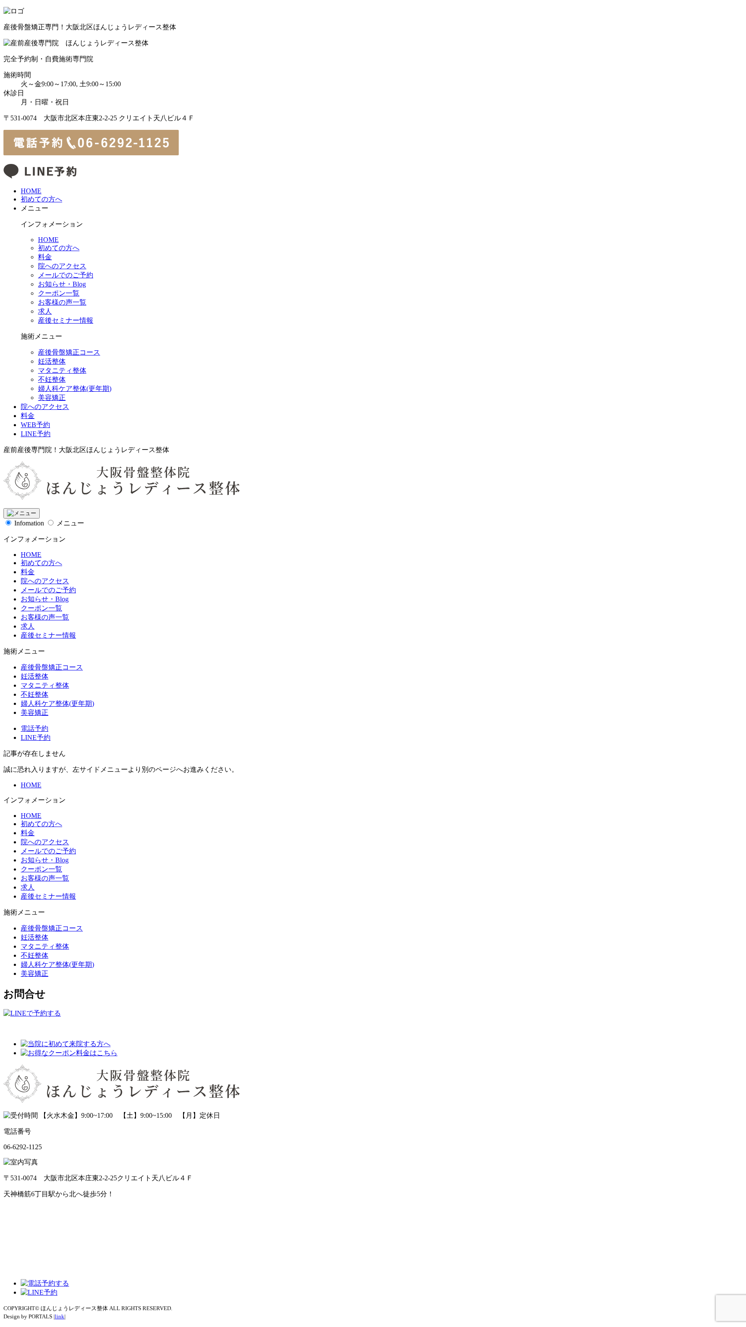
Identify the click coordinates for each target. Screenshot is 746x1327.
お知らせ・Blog (62, 284)
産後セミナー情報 (65, 320)
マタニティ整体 (62, 370)
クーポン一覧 (58, 293)
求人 (45, 311)
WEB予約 (35, 424)
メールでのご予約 (65, 275)
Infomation (29, 523)
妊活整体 (52, 361)
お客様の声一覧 (62, 302)
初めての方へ (41, 199)
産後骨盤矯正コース (69, 352)
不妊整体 (52, 379)
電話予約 (34, 728)
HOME (31, 191)
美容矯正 (52, 397)
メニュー (70, 523)
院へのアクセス (62, 266)
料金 (45, 257)
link (59, 1316)
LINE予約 (36, 433)
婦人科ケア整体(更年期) (74, 388)
